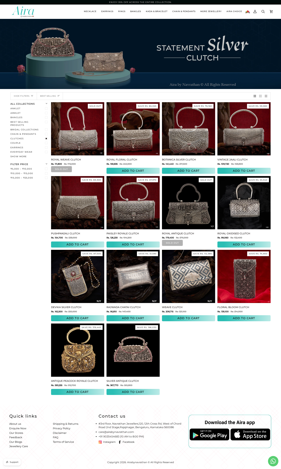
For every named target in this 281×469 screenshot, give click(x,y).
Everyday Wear (21, 152)
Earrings (16, 147)
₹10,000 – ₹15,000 (21, 173)
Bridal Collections (24, 129)
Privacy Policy (61, 428)
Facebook (128, 442)
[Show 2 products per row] (255, 96)
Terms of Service (63, 441)
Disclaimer (60, 433)
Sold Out (61, 169)
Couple (15, 143)
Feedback (15, 437)
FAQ (55, 437)
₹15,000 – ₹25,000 (21, 177)
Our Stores (16, 433)
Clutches (17, 138)
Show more (18, 156)
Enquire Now (17, 428)
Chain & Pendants (23, 134)
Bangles (16, 117)
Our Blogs (15, 441)
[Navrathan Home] (247, 11)
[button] (211, 12)
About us (15, 423)
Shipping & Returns (65, 423)
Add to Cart (133, 170)
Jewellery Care (18, 446)
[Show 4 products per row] (267, 96)
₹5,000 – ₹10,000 (21, 168)
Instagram (109, 442)
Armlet (15, 113)
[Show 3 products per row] (260, 96)
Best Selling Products (19, 123)
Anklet (15, 108)
